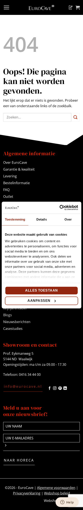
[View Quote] (70, 7)
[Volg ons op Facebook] (49, 388)
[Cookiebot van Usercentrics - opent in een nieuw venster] (59, 207)
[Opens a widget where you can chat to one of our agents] (67, 502)
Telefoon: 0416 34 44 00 (22, 374)
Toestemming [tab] (15, 219)
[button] (6, 7)
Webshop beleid (57, 493)
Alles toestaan (41, 290)
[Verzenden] (75, 117)
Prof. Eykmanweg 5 (18, 353)
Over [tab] (68, 219)
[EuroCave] (41, 7)
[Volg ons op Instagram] (54, 388)
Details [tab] (41, 219)
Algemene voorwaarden (56, 487)
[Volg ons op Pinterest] (60, 388)
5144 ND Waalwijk (17, 359)
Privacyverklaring (26, 493)
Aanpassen (38, 300)
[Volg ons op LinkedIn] (65, 388)
